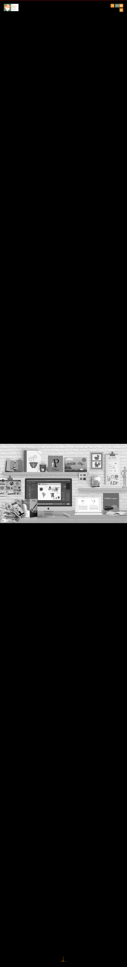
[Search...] (112, 5)
